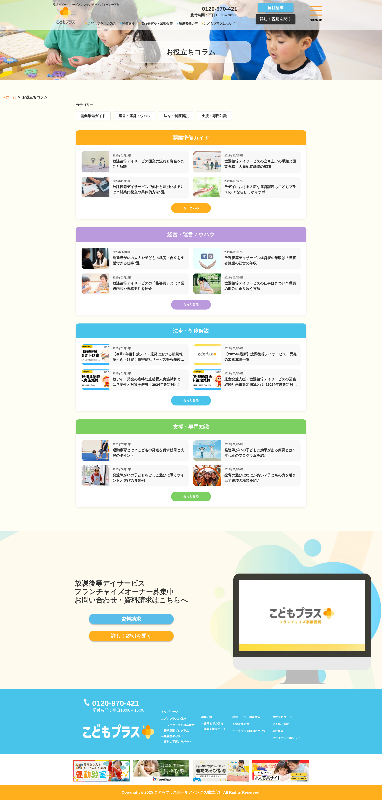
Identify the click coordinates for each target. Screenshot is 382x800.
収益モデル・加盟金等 (157, 23)
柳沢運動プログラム (176, 730)
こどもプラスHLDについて (249, 731)
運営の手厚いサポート (178, 741)
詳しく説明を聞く (275, 19)
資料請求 (276, 7)
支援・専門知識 (214, 116)
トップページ (169, 711)
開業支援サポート (215, 729)
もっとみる (191, 208)
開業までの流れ (213, 723)
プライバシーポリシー (286, 737)
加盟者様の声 (188, 23)
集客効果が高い (173, 736)
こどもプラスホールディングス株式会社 (188, 792)
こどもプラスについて (220, 23)
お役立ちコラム (282, 717)
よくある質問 (280, 724)
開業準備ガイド (93, 116)
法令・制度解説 (176, 116)
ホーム (10, 97)
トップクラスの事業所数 (179, 725)
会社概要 (278, 731)
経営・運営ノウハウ (135, 116)
